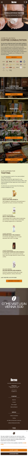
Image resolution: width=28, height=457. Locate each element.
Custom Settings (13, 453)
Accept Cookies (14, 450)
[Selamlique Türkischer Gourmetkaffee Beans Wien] (3, 70)
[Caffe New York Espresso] (10, 67)
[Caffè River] (17, 67)
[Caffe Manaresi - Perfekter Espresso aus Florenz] (7, 67)
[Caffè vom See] (24, 61)
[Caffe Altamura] (7, 61)
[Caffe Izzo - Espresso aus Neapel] (20, 64)
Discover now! (14, 94)
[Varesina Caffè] (7, 70)
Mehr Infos (14, 57)
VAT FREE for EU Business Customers (14, 420)
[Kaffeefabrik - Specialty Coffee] (24, 64)
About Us (14, 399)
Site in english (14, 404)
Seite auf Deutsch (14, 407)
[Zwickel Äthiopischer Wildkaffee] (10, 70)
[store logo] (14, 2)
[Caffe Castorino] (17, 61)
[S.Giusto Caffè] (20, 67)
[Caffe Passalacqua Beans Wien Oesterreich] (14, 67)
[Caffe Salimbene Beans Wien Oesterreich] (24, 67)
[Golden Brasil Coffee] (10, 64)
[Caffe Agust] (3, 61)
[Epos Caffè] (3, 64)
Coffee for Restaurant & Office (14, 422)
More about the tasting (14, 281)
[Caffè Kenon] (3, 67)
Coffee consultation (14, 415)
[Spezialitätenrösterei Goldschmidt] (14, 64)
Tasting (14, 418)
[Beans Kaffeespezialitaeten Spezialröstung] (10, 61)
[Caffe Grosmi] (17, 64)
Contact (14, 402)
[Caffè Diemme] (20, 61)
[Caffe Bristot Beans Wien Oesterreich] (14, 61)
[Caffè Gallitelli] (7, 64)
